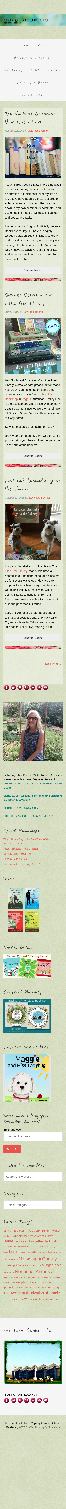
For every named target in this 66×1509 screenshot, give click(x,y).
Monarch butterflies (33, 1266)
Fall (27, 1241)
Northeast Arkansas (35, 1271)
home (5, 1252)
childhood (7, 1236)
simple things (26, 1282)
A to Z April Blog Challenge (15, 1231)
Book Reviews (51, 1231)
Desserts (19, 1241)
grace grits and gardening (33, 20)
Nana (5, 1272)
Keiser (37, 1252)
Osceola (31, 1277)
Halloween (23, 1246)
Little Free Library (16, 571)
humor (14, 1252)
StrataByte (54, 1427)
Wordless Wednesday (46, 1299)
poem (38, 1277)
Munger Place (52, 1265)
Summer (20, 1288)
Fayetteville (39, 1241)
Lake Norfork (49, 1252)
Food (52, 1241)
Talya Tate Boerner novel (35, 1288)
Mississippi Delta (13, 1265)
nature (11, 1272)
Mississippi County (37, 1258)
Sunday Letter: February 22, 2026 (22, 864)
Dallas (8, 1241)
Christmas (20, 1236)
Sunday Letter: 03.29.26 (16, 859)
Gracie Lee (10, 1246)
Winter (28, 1299)
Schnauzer (54, 1277)
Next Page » (53, 663)
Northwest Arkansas (15, 1277)
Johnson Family (26, 1252)
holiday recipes (51, 1247)
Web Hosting (36, 1427)
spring (40, 1282)
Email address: (12, 1129)
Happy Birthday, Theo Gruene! (20, 848)
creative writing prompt (40, 1236)
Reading (45, 1277)
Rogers (26, 399)
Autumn (33, 1231)
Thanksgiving (53, 1288)
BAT (39, 1231)
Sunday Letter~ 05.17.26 (17, 854)
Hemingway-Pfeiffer (37, 1247)
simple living (9, 1283)
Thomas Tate (17, 1299)
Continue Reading (33, 270)
